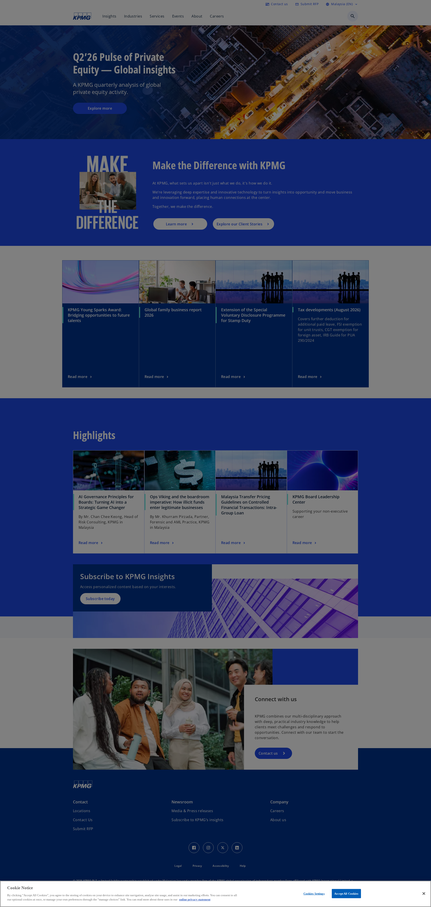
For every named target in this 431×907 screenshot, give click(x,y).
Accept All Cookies (346, 893)
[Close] (424, 893)
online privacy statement (194, 899)
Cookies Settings (314, 893)
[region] (215, 894)
